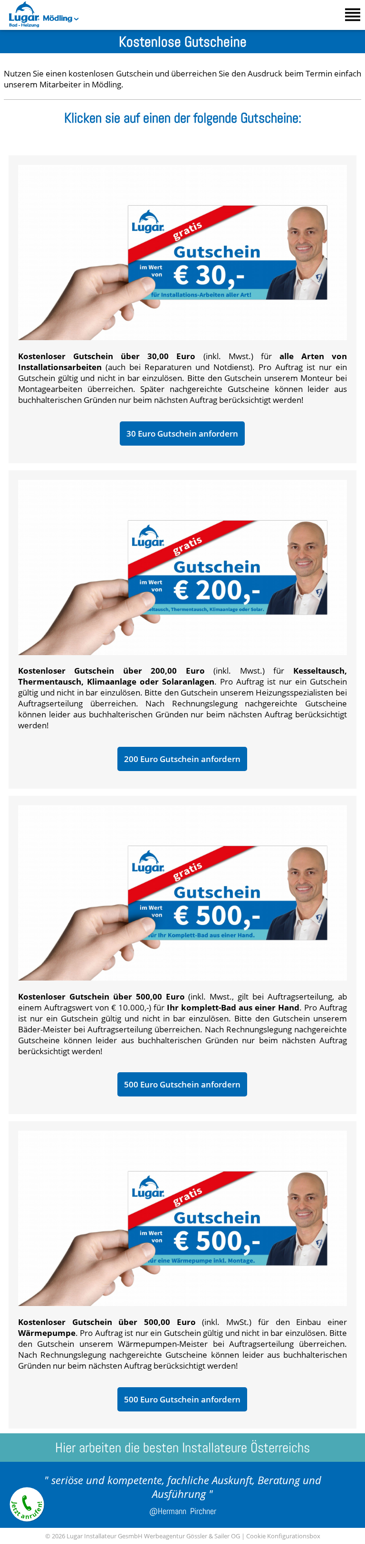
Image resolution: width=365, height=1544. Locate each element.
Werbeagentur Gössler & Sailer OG (192, 1536)
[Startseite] (20, 24)
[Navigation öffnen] (352, 14)
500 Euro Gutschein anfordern (182, 1084)
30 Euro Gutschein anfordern (182, 433)
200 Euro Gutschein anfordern (182, 758)
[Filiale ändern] (75, 17)
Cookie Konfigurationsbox (283, 1536)
